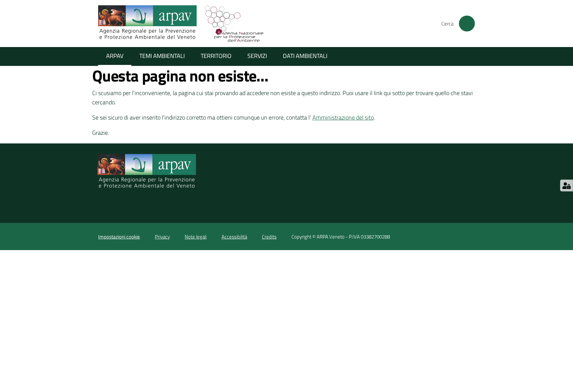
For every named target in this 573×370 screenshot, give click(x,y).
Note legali (196, 236)
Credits (269, 236)
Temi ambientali (162, 55)
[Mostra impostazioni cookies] (566, 185)
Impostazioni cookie (119, 236)
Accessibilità (234, 236)
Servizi (257, 55)
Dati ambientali (305, 55)
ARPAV (114, 55)
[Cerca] (467, 23)
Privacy (162, 236)
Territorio (216, 55)
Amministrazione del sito (343, 117)
